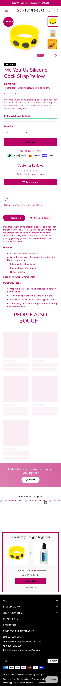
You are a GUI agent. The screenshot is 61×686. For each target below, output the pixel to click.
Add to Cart (30, 581)
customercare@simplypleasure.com (23, 641)
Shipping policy (9, 683)
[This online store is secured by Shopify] (53, 661)
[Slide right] (56, 55)
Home (7, 205)
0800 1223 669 (14, 646)
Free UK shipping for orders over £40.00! (30, 3)
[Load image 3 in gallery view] (53, 44)
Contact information (27, 683)
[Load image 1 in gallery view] (53, 21)
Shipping (22, 87)
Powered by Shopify (33, 674)
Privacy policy (23, 679)
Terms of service (39, 679)
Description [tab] (16, 218)
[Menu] (6, 10)
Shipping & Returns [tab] (42, 218)
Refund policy (9, 679)
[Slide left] (49, 55)
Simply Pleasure (17, 674)
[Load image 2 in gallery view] (53, 33)
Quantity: (9, 126)
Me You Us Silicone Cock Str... (27, 205)
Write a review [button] (30, 182)
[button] (53, 10)
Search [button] (32, 480)
